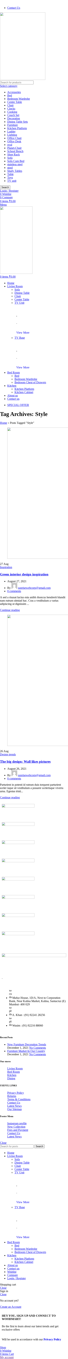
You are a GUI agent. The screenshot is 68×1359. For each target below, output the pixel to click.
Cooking (12, 111)
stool (10, 167)
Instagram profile (17, 1123)
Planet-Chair (14, 147)
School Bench (15, 151)
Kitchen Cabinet (24, 392)
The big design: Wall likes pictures (25, 761)
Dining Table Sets (17, 121)
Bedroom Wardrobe (18, 98)
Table (10, 174)
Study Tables (14, 170)
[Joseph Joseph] (18, 861)
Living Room (15, 1068)
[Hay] (18, 879)
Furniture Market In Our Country (26, 1051)
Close (3, 1142)
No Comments (37, 1047)
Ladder (11, 131)
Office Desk (14, 141)
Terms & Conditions (18, 1099)
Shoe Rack (13, 154)
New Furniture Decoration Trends (26, 1044)
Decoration (13, 118)
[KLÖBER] (18, 843)
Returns (11, 1096)
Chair (10, 105)
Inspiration (6, 567)
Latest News (14, 1105)
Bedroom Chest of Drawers (30, 382)
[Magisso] (18, 806)
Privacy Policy (15, 1092)
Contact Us (13, 1102)
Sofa (10, 157)
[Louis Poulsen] (18, 824)
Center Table (22, 299)
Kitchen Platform (17, 128)
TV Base (20, 337)
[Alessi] (18, 934)
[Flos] (18, 897)
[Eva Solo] (18, 915)
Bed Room (13, 1071)
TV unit (11, 180)
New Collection (16, 1126)
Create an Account (10, 1306)
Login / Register (16, 1278)
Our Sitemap (14, 1109)
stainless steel (14, 164)
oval (9, 144)
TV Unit (19, 302)
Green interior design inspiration (24, 574)
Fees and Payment (17, 1129)
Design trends (8, 754)
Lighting (12, 134)
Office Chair (14, 138)
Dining (11, 1078)
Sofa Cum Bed (15, 161)
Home (3, 422)
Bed (9, 95)
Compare (12, 1275)
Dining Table (22, 292)
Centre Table (14, 102)
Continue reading (10, 610)
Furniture (12, 125)
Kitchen (11, 1075)
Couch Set (13, 115)
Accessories (14, 92)
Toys (10, 177)
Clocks (11, 108)
